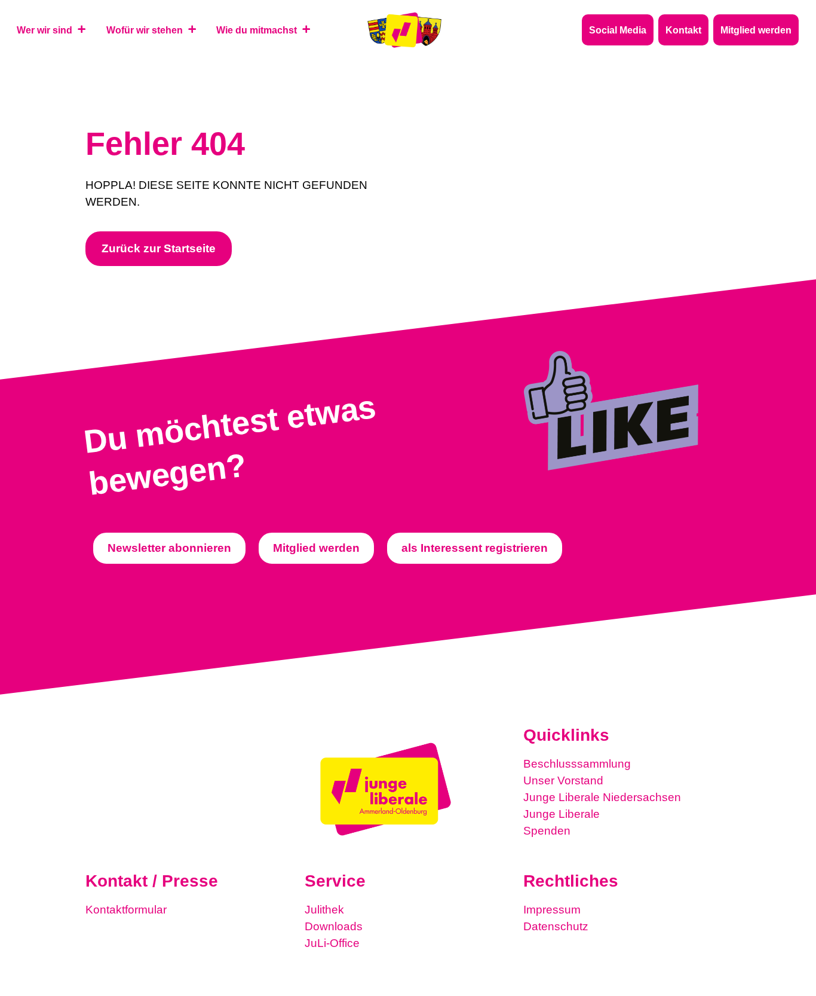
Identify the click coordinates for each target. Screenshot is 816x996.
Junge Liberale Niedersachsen (602, 797)
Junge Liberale (561, 814)
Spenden (546, 830)
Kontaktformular (126, 909)
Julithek (324, 909)
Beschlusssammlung (577, 763)
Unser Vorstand (563, 780)
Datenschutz (555, 926)
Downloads (334, 926)
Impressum (552, 909)
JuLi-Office (332, 943)
